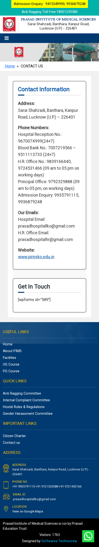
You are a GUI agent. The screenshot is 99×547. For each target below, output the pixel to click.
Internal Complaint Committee (26, 400)
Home (10, 66)
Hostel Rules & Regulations (24, 407)
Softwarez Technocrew (59, 541)
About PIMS (12, 351)
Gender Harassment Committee (28, 414)
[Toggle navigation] (6, 38)
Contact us (11, 443)
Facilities (9, 358)
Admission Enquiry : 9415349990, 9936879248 (50, 4)
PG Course (11, 371)
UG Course (11, 364)
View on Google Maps (27, 511)
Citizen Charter (14, 436)
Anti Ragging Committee (22, 393)
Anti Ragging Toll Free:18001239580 (50, 12)
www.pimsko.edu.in (36, 256)
